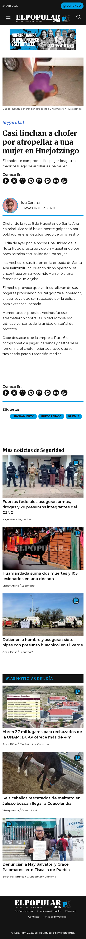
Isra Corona (30, 203)
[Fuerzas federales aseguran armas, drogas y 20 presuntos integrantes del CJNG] (43, 476)
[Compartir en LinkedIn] (56, 180)
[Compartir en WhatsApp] (22, 180)
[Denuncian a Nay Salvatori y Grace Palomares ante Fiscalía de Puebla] (43, 839)
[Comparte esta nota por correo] (39, 180)
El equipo (70, 911)
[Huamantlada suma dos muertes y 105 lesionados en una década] (43, 548)
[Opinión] (43, 39)
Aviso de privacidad (55, 916)
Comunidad (29, 810)
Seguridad (13, 122)
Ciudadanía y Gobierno (34, 744)
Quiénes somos (23, 911)
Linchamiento (23, 416)
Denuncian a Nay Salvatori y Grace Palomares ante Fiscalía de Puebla (36, 867)
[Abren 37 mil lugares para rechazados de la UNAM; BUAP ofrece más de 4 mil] (43, 707)
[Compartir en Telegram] (31, 180)
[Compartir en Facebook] (6, 180)
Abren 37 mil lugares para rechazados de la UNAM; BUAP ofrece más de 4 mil (42, 735)
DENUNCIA (73, 5)
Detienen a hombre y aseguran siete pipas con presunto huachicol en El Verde (43, 642)
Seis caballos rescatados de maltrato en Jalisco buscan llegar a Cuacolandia (42, 801)
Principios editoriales (49, 911)
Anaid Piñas (10, 651)
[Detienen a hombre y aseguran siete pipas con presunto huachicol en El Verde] (43, 614)
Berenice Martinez (13, 876)
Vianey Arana (11, 585)
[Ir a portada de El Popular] (43, 18)
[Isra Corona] (10, 205)
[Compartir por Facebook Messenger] (47, 180)
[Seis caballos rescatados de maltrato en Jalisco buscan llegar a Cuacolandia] (43, 773)
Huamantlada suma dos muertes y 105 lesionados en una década (40, 576)
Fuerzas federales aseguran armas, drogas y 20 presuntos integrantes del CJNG (40, 507)
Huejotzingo (51, 416)
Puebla (73, 416)
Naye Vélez (9, 519)
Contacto (33, 916)
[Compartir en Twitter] (14, 180)
